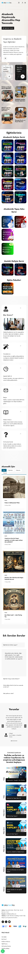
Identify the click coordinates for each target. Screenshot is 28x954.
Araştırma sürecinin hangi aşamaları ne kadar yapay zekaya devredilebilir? (14, 540)
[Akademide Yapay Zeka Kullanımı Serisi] (8, 249)
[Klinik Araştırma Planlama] (20, 146)
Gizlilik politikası (5, 948)
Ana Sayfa (4, 937)
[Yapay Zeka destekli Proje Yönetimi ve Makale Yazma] (8, 235)
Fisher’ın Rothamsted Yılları (12, 503)
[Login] (22, 2)
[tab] (4, 470)
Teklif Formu (4, 944)
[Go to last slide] (3, 726)
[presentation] (14, 487)
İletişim (3, 951)
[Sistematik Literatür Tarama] (8, 171)
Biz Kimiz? (4, 939)
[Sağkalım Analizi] (20, 197)
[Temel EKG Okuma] (20, 269)
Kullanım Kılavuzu (6, 941)
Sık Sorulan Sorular (6, 946)
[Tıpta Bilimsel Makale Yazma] (8, 158)
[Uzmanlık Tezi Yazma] (20, 158)
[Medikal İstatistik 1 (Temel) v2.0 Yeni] (8, 146)
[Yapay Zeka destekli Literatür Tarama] (20, 222)
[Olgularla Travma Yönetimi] (8, 269)
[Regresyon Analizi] (8, 197)
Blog (6, 500)
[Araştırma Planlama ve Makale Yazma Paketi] (8, 288)
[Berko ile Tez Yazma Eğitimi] (20, 184)
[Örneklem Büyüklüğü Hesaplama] (8, 184)
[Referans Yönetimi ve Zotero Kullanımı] (20, 171)
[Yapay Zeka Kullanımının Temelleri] (8, 222)
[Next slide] (25, 726)
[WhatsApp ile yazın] (2, 951)
